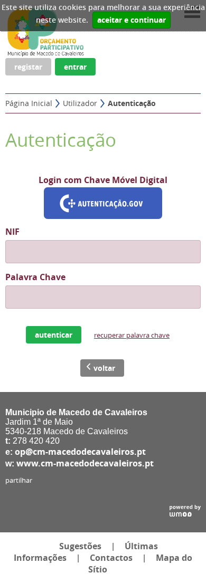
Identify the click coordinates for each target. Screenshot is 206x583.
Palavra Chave (35, 277)
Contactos (111, 557)
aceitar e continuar (131, 20)
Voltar (104, 368)
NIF (12, 231)
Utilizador (80, 103)
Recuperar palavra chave (132, 335)
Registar (28, 67)
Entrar (75, 67)
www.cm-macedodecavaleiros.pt (85, 463)
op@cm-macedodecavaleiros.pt (80, 451)
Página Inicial (28, 103)
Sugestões (80, 546)
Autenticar (53, 335)
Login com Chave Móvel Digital (103, 180)
